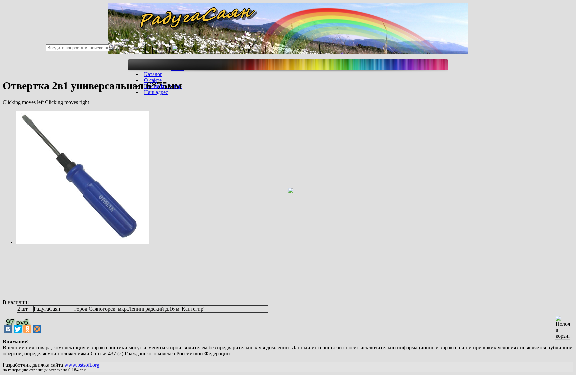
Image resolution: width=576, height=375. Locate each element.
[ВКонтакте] (8, 329)
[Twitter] (18, 329)
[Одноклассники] (27, 329)
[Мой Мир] (37, 329)
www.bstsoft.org (81, 365)
